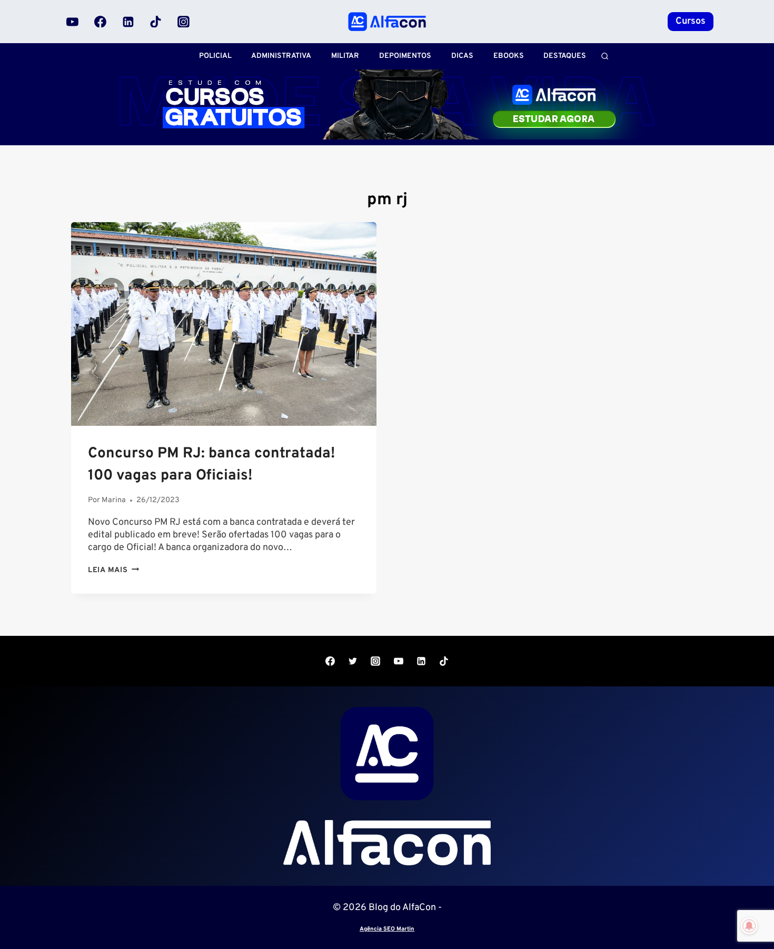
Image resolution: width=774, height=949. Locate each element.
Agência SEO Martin (387, 929)
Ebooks (508, 56)
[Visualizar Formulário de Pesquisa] (604, 56)
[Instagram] (183, 21)
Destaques (564, 56)
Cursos (691, 21)
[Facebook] (100, 21)
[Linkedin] (128, 21)
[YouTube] (73, 21)
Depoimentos (405, 56)
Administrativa (281, 56)
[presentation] (223, 324)
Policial (215, 56)
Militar (345, 56)
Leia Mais (113, 570)
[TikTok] (156, 21)
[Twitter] (352, 661)
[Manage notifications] (749, 925)
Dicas (462, 56)
